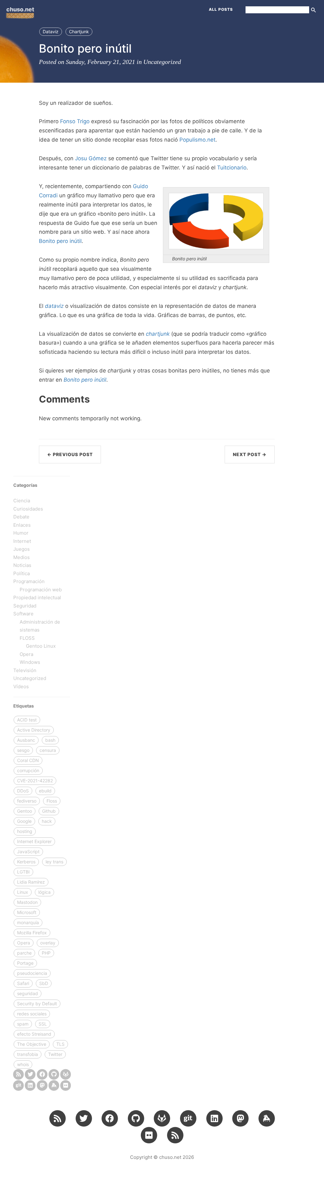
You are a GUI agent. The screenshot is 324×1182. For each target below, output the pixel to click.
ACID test (27, 719)
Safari (23, 983)
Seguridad (24, 606)
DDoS (23, 790)
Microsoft (26, 912)
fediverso (26, 801)
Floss (52, 801)
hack (47, 821)
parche (24, 953)
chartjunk (158, 334)
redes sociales (32, 1013)
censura (48, 750)
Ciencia (21, 501)
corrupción (28, 770)
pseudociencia (32, 973)
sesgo (23, 750)
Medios (21, 557)
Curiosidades (28, 509)
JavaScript (28, 851)
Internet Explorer (34, 841)
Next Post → (249, 454)
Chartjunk (79, 31)
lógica (44, 892)
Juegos (21, 549)
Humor (20, 533)
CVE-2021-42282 (35, 780)
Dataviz (51, 31)
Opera (26, 654)
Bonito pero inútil (60, 241)
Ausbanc (26, 740)
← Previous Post (70, 454)
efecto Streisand (34, 1034)
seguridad (27, 993)
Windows (30, 662)
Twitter (55, 1054)
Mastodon (27, 902)
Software (23, 614)
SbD (43, 983)
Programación (29, 581)
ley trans (54, 861)
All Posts (221, 9)
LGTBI (23, 871)
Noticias (22, 565)
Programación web (41, 590)
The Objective (31, 1044)
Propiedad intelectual (37, 597)
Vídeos (21, 686)
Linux (22, 892)
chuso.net (20, 9)
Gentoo (24, 811)
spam (22, 1023)
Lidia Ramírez (31, 882)
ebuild (45, 790)
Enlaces (22, 525)
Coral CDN (28, 760)
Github (49, 811)
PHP (46, 953)
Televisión (24, 670)
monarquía (28, 922)
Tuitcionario (231, 167)
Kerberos (26, 861)
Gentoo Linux (41, 646)
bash (50, 740)
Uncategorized (162, 61)
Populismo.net (197, 140)
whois (23, 1064)
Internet (22, 541)
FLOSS (27, 638)
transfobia (27, 1054)
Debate (21, 517)
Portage (25, 963)
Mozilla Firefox (32, 932)
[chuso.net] (18, 1074)
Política (21, 573)
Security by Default (37, 1003)
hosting (24, 831)
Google (24, 821)
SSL (43, 1023)
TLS (60, 1044)
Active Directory (33, 730)
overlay (47, 942)
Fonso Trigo (75, 121)
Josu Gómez (91, 158)
